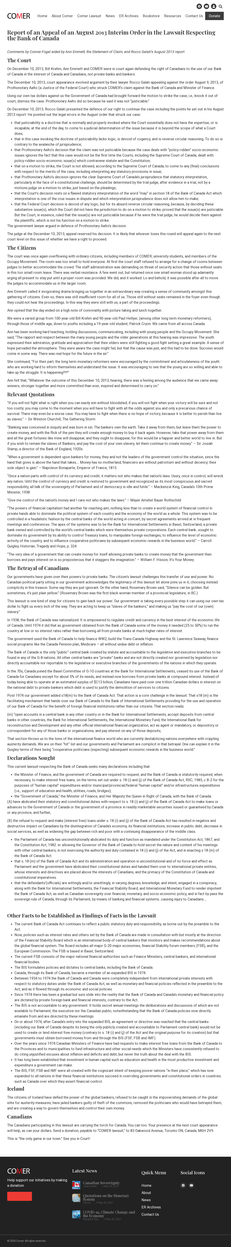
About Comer (62, 16)
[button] (220, 6)
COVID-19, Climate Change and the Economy (109, 1214)
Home (42, 16)
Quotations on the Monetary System (106, 1197)
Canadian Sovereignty (101, 1182)
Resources (172, 16)
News (110, 16)
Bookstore (151, 16)
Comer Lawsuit (89, 16)
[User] (213, 6)
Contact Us (194, 16)
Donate (214, 16)
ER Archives (128, 16)
